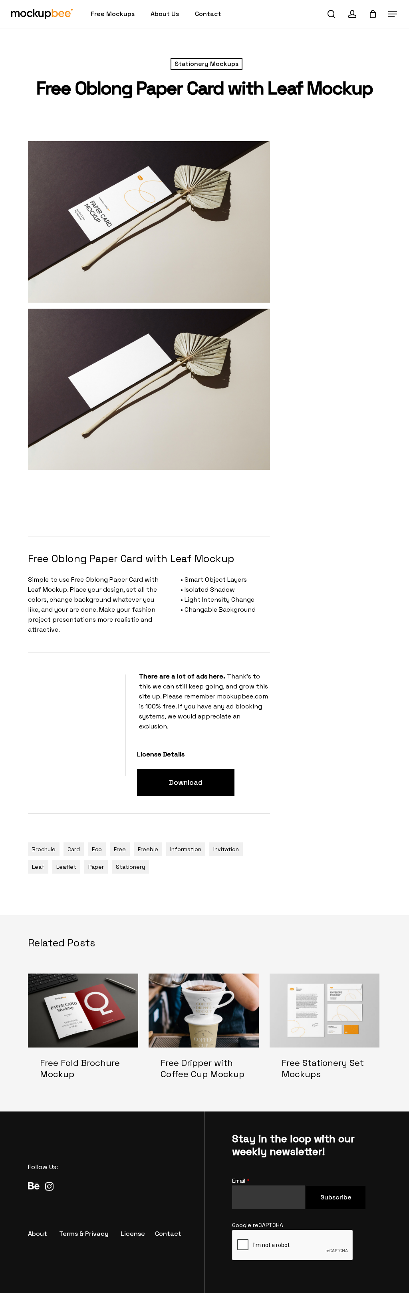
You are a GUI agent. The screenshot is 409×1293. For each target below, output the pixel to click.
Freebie (148, 849)
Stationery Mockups (206, 64)
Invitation (226, 849)
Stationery (130, 866)
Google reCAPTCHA (257, 1225)
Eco (97, 849)
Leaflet (66, 866)
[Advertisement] (173, 502)
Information (185, 849)
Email (241, 1180)
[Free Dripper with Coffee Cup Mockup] (204, 1033)
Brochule (44, 849)
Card (74, 849)
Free (120, 849)
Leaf (38, 866)
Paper (96, 866)
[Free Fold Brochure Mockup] (83, 1033)
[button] (393, 14)
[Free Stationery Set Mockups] (325, 1033)
